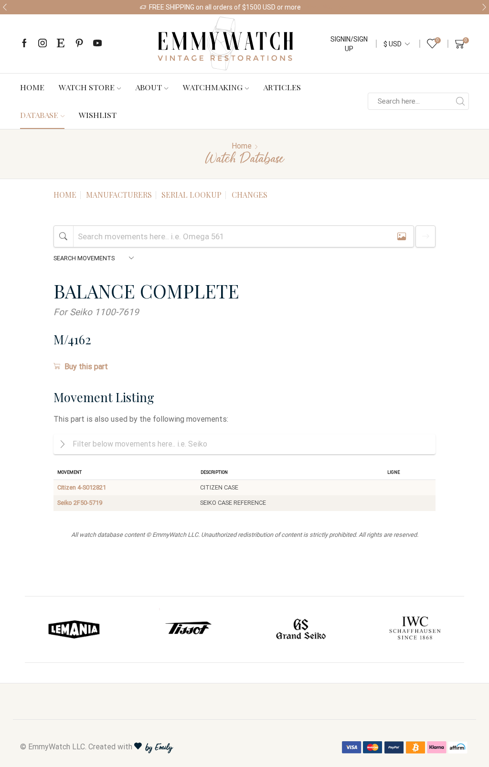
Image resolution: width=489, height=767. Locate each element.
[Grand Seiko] (301, 629)
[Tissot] (188, 629)
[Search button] (460, 101)
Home (32, 87)
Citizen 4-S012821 (81, 487)
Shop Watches (328, 7)
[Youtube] (97, 44)
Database (39, 114)
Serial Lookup (191, 195)
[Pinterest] (79, 44)
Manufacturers (119, 195)
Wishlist (98, 114)
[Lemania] (74, 629)
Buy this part (86, 366)
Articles (282, 87)
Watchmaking (213, 87)
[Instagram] (42, 44)
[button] (4, 7)
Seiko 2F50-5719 (79, 502)
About (148, 87)
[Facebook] (24, 44)
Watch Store (87, 87)
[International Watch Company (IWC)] (415, 629)
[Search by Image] (402, 236)
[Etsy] (60, 44)
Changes (249, 195)
